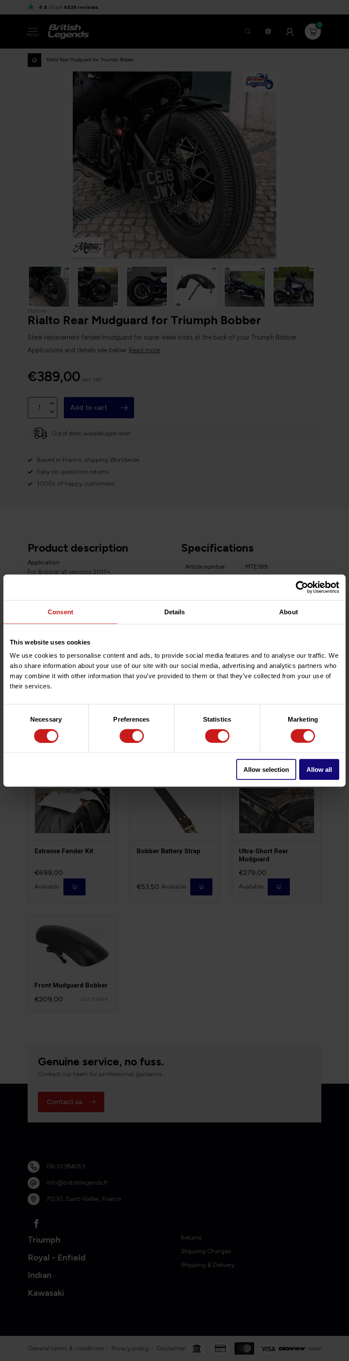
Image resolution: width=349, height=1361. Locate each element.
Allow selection (266, 769)
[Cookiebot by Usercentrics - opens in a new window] (302, 587)
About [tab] (288, 611)
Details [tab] (174, 611)
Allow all (319, 769)
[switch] (132, 735)
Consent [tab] (60, 611)
